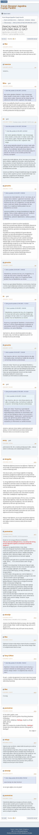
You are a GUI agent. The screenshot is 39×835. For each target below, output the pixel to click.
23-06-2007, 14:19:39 (7, 348)
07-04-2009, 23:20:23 (7, 711)
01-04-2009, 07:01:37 (7, 617)
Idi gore (4, 818)
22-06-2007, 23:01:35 (7, 67)
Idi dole (4, 39)
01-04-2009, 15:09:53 (7, 640)
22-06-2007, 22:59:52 (7, 47)
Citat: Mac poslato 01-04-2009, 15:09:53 (15, 663)
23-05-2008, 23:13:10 (7, 462)
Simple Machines (24, 831)
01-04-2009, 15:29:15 (7, 658)
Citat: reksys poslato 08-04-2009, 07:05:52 (16, 778)
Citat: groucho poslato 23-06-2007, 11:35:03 (16, 303)
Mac (6, 44)
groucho (7, 186)
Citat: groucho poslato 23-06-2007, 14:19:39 (16, 391)
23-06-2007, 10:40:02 (7, 122)
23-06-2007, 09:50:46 (7, 86)
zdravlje (7, 615)
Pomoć (12, 829)
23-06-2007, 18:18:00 (7, 387)
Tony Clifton (9, 656)
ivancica (7, 64)
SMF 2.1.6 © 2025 (15, 831)
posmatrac (8, 531)
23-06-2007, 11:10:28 (7, 188)
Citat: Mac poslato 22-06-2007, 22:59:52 (15, 90)
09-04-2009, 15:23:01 (7, 798)
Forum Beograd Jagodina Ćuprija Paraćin (13, 7)
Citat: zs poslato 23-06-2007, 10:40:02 (15, 193)
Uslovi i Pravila (18, 829)
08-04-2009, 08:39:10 (7, 773)
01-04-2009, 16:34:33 (7, 692)
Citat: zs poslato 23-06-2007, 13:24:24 (15, 352)
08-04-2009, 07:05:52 (7, 742)
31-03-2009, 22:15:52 (7, 534)
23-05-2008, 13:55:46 (7, 443)
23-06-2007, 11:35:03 (7, 265)
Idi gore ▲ (26, 829)
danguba (7, 459)
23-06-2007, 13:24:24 (7, 299)
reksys (6, 740)
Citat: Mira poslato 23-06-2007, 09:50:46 (15, 126)
